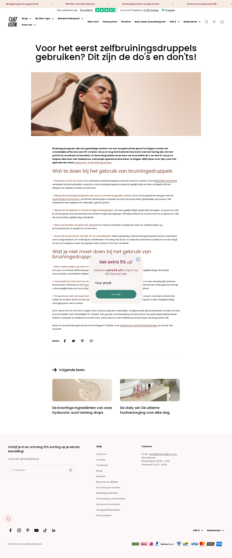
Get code (116, 294)
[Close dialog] (138, 259)
